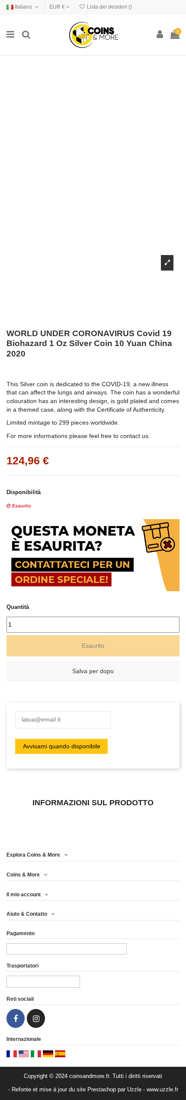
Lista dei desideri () (109, 7)
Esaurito (93, 645)
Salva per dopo (93, 671)
